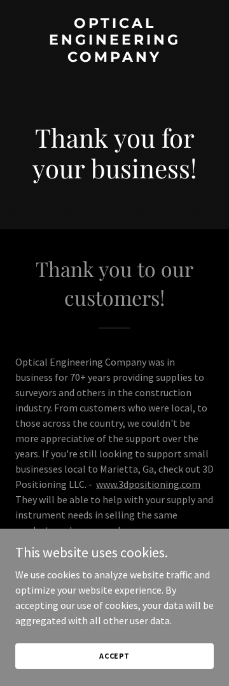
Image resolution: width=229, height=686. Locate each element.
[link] (114, 58)
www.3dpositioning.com (148, 484)
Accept (114, 656)
